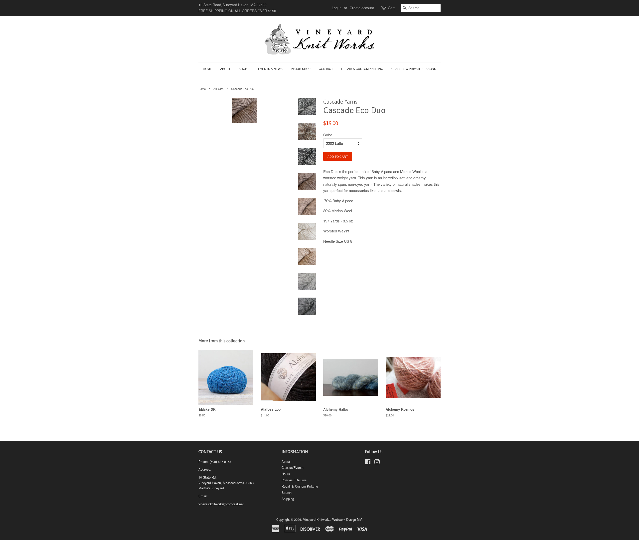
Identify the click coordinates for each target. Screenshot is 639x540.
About (225, 68)
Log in (336, 7)
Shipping (288, 498)
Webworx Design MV (347, 519)
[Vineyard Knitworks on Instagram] (377, 462)
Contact (326, 68)
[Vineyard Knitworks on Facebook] (368, 462)
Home (207, 68)
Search (287, 492)
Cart (391, 7)
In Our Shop (301, 68)
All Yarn (218, 89)
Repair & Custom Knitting (362, 68)
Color (327, 134)
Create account (362, 7)
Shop (243, 68)
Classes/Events (292, 467)
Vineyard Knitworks (316, 519)
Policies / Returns (294, 480)
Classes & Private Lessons (413, 68)
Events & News (270, 68)
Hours (286, 473)
